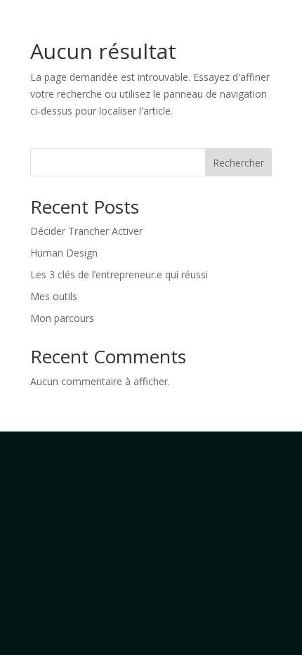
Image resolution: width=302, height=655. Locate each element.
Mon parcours (62, 318)
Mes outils (53, 296)
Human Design (64, 252)
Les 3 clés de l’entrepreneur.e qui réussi (119, 274)
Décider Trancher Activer (86, 231)
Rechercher (238, 162)
